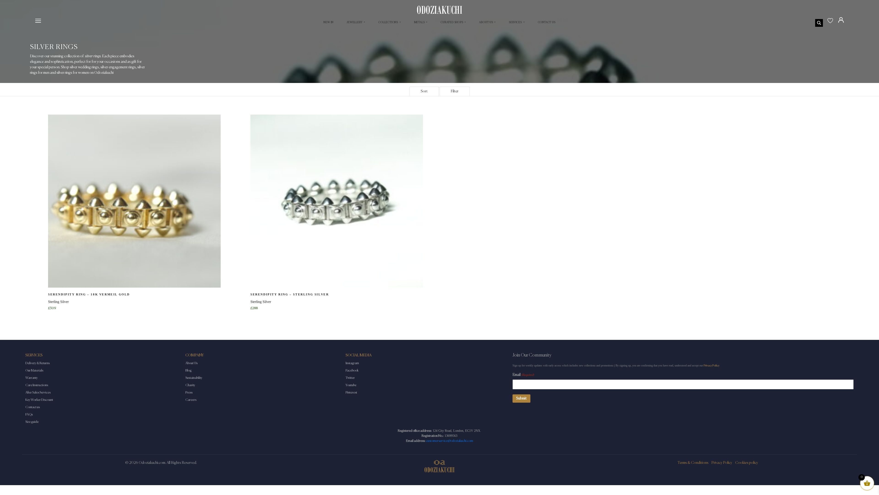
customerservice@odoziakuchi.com (449, 441)
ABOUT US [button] (486, 22)
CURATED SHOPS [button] (452, 22)
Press (189, 392)
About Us (191, 363)
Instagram (352, 363)
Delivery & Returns (37, 363)
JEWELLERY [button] (355, 22)
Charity (190, 385)
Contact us (32, 407)
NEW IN (328, 22)
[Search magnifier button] (819, 23)
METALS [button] (420, 22)
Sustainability (193, 378)
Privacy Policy (711, 365)
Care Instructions (36, 385)
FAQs (29, 414)
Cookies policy (746, 463)
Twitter (350, 378)
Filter (454, 91)
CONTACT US (547, 22)
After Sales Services (38, 392)
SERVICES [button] (515, 22)
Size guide (32, 422)
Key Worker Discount (39, 400)
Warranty (31, 378)
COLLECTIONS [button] (388, 22)
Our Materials (34, 370)
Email (523, 375)
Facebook (352, 370)
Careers (190, 400)
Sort (424, 91)
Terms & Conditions (693, 463)
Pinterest (351, 392)
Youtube (351, 385)
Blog (188, 370)
